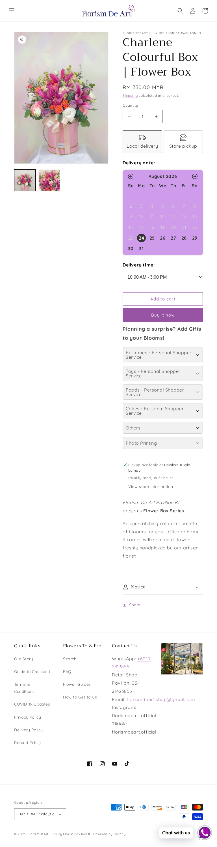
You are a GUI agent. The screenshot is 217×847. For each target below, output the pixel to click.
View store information (150, 486)
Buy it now (163, 315)
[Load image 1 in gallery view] (25, 180)
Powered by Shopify (109, 834)
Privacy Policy (27, 717)
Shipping (130, 95)
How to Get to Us (80, 697)
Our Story (23, 658)
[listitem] (142, 141)
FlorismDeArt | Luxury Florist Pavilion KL (60, 834)
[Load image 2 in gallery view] (49, 180)
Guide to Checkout (32, 671)
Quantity (130, 105)
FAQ (67, 671)
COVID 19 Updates (32, 704)
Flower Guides (77, 684)
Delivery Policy (28, 729)
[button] (12, 11)
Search (70, 658)
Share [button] (134, 604)
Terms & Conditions (24, 688)
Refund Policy (27, 742)
